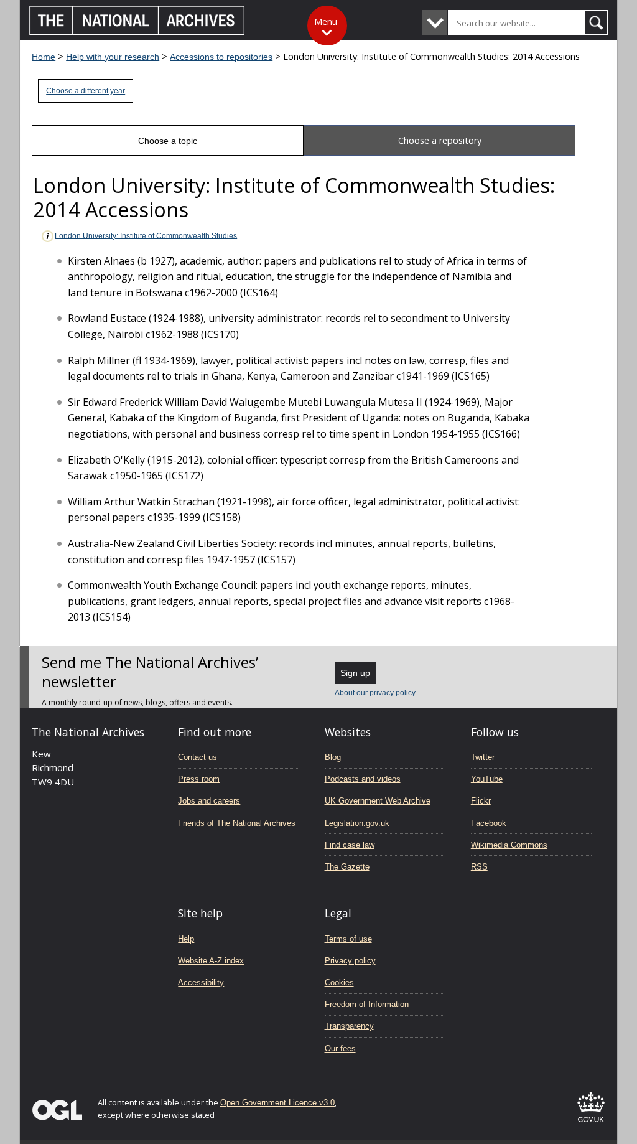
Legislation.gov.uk (357, 823)
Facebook (488, 823)
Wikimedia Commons (509, 845)
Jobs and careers (209, 800)
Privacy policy (350, 960)
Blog (333, 757)
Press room (199, 779)
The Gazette (347, 866)
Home (43, 57)
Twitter (483, 757)
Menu (325, 21)
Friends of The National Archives (236, 823)
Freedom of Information (367, 1004)
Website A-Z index (211, 960)
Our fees (340, 1048)
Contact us (197, 757)
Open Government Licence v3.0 (277, 1102)
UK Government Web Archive (377, 800)
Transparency (349, 1026)
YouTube (487, 779)
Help (186, 939)
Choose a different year (85, 91)
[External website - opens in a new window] (591, 1124)
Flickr (481, 800)
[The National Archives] (137, 32)
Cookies (339, 982)
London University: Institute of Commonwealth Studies (146, 235)
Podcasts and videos (363, 779)
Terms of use (348, 939)
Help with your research (112, 57)
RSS (479, 866)
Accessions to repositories (221, 57)
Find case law (349, 845)
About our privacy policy (375, 692)
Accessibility (201, 982)
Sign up (355, 673)
